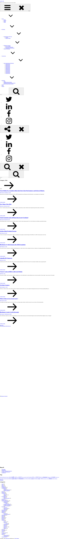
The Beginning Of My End (8, 36)
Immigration (3, 510)
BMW (33, 477)
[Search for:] (4, 94)
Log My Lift (4, 472)
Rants (3, 516)
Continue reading (9, 202)
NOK (18, 478)
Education (3, 80)
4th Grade (4, 477)
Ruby (4, 527)
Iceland (56, 477)
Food (2, 85)
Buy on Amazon (8, 46)
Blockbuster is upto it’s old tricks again (9, 312)
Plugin (27, 478)
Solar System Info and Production (9, 63)
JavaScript (4, 478)
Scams (3, 519)
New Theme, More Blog (5, 204)
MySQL (5, 525)
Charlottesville (4, 487)
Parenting (21, 478)
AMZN (16, 477)
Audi (17, 477)
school (32, 478)
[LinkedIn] (9, 109)
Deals (3, 491)
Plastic (5, 497)
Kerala (7, 478)
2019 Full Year (8, 69)
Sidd (0, 192)
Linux (5, 522)
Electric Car (41, 477)
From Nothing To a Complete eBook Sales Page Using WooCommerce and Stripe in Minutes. (22, 190)
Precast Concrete (6, 490)
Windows (5, 528)
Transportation (45, 478)
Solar (39, 478)
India (0, 478)
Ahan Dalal (3, 469)
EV (50, 477)
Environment (4, 496)
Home (3, 18)
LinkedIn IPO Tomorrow (6, 258)
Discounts (3, 492)
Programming (6, 526)
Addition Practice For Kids (8, 82)
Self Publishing (36, 478)
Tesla (42, 478)
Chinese (5, 507)
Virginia (53, 478)
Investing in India (6, 505)
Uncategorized (4, 532)
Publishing (29, 478)
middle (13, 478)
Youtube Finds (6, 536)
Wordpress (56, 478)
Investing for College (7, 504)
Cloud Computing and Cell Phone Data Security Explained (14, 217)
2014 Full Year (8, 73)
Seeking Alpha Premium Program (8, 231)
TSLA (50, 478)
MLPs (6, 503)
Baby (2, 484)
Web (2, 534)
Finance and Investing (5, 500)
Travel (3, 84)
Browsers (3, 486)
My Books (3, 29)
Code (4, 81)
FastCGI (3, 499)
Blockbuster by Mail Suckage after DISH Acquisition (12, 244)
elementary (45, 477)
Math (4, 495)
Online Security (6, 535)
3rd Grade (1, 477)
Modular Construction (7, 489)
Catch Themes (17, 538)
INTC (2, 478)
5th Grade (7, 477)
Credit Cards (6, 501)
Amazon (7, 37)
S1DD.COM (2, 1)
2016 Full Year (8, 71)
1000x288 (10, 477)
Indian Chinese (6, 508)
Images (58, 477)
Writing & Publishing (7, 48)
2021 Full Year (8, 67)
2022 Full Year (8, 66)
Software (3, 520)
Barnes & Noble (8, 38)
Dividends (5, 502)
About (5, 19)
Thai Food (5, 509)
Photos (5, 21)
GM (51, 477)
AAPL (12, 477)
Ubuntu (7, 523)
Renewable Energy (6, 498)
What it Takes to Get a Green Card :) (9, 298)
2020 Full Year (8, 68)
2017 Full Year (8, 70)
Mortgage (3, 511)
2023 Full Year (8, 65)
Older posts (1, 325)
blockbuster (30, 477)
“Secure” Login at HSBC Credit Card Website (11, 271)
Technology (3, 530)
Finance (3, 86)
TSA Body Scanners (5, 285)
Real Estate (3, 517)
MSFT (16, 478)
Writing (1, 479)
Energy (49, 477)
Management (6, 524)
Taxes (3, 529)
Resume (5, 20)
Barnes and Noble (24, 477)
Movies (3, 512)
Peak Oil (25, 478)
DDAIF (37, 477)
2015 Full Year (8, 72)
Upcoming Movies (6, 514)
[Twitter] (9, 102)
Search (5, 22)
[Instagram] (9, 124)
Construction (4, 488)
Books (3, 485)
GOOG (53, 477)
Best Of (28, 477)
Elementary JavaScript (7, 45)
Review (3, 518)
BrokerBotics (4, 470)
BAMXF (20, 477)
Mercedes (10, 478)
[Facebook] (9, 154)
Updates (3, 533)
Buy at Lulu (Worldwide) (9, 47)
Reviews (5, 513)
